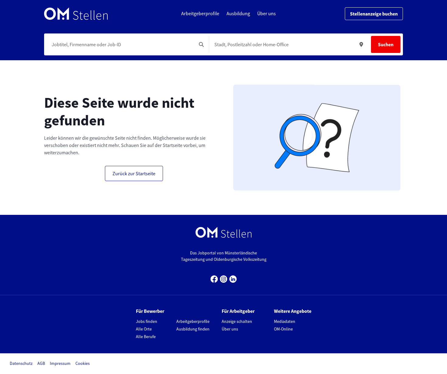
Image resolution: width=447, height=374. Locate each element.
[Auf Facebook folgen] (214, 278)
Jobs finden (146, 321)
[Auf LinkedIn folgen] (233, 278)
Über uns (230, 329)
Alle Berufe (146, 336)
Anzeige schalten (237, 321)
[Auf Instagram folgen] (223, 278)
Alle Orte (144, 329)
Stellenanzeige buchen (374, 14)
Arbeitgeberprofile (193, 321)
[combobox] (121, 44)
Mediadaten (284, 321)
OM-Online (283, 329)
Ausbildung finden (193, 329)
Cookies (82, 363)
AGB (41, 363)
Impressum (60, 363)
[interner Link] (76, 14)
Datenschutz (21, 363)
